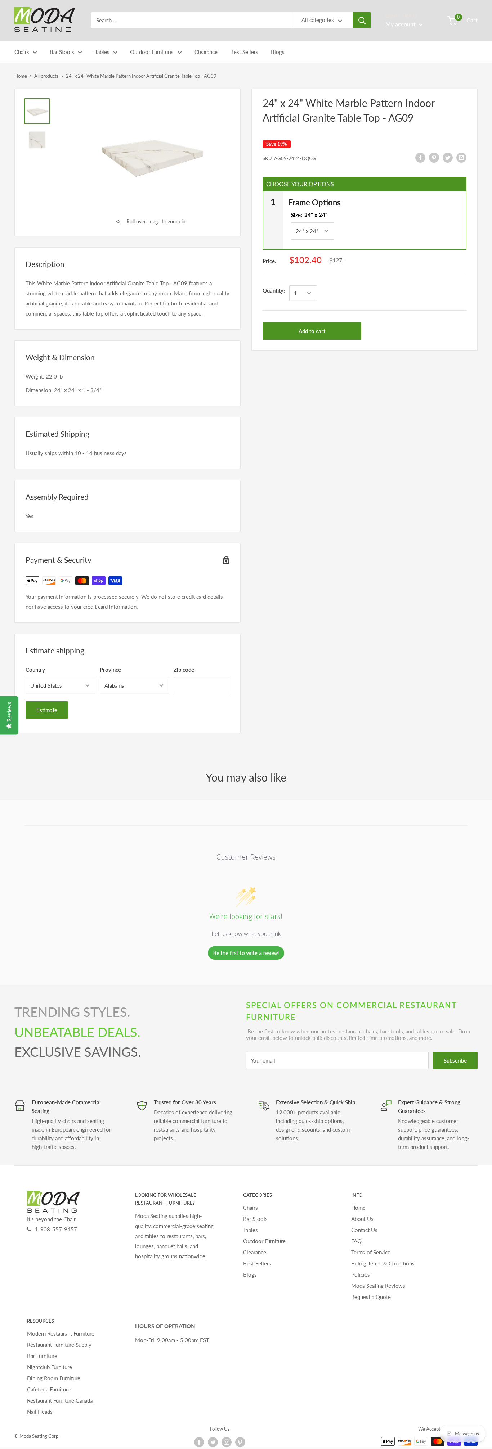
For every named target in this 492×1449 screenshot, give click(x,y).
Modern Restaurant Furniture (60, 1333)
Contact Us (364, 1230)
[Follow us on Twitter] (213, 1442)
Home (20, 76)
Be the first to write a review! (246, 953)
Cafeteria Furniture (49, 1389)
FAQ (356, 1241)
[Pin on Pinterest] (434, 157)
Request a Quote (371, 1297)
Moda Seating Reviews (378, 1285)
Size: (309, 215)
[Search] (362, 20)
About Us (362, 1218)
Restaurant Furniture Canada (60, 1400)
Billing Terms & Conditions (383, 1263)
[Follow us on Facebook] (199, 1442)
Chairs (21, 52)
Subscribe (455, 1060)
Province (110, 669)
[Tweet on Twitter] (448, 157)
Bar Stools (62, 52)
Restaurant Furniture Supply (59, 1344)
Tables (102, 52)
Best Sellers (244, 52)
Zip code (184, 669)
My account (401, 24)
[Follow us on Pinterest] (240, 1442)
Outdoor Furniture (152, 52)
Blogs (278, 52)
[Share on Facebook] (420, 157)
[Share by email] (461, 157)
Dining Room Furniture (53, 1378)
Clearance (206, 52)
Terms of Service (370, 1252)
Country (35, 669)
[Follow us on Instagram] (227, 1442)
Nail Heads (40, 1411)
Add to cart (312, 331)
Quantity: (274, 290)
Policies (360, 1274)
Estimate (46, 710)
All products (46, 76)
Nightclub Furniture (49, 1367)
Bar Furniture (42, 1356)
